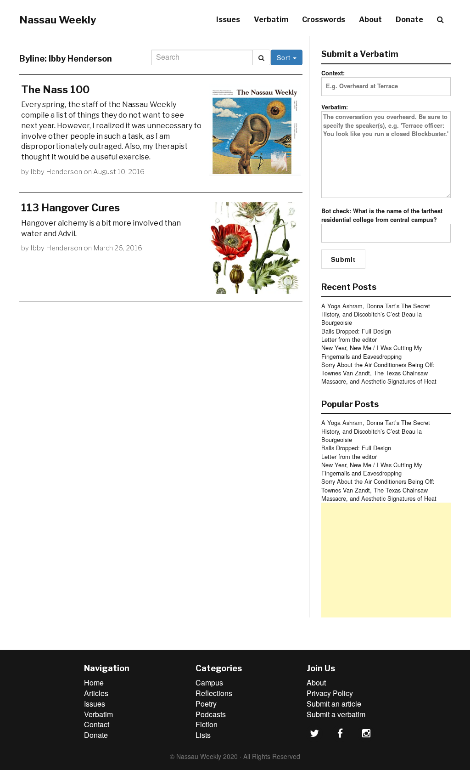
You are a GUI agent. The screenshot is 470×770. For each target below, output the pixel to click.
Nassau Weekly (57, 19)
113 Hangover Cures (70, 208)
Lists (203, 735)
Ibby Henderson (56, 172)
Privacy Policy (330, 693)
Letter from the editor (349, 339)
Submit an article (334, 703)
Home (94, 682)
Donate (409, 19)
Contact (96, 724)
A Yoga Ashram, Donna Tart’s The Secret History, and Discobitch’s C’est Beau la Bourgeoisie (375, 314)
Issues (228, 19)
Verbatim (271, 19)
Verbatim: (334, 107)
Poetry (206, 703)
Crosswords (323, 19)
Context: (333, 73)
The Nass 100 (55, 90)
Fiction (207, 724)
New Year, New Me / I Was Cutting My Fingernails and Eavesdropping (371, 351)
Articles (96, 693)
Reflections (214, 693)
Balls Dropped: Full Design (356, 331)
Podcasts (211, 714)
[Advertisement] (386, 560)
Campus (209, 682)
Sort (285, 57)
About (370, 19)
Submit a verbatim (336, 714)
